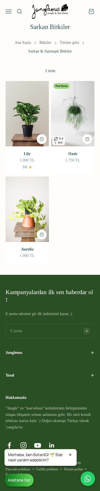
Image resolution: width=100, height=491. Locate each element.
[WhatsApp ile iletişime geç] (88, 478)
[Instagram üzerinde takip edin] (23, 445)
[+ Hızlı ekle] (42, 139)
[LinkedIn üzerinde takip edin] (52, 445)
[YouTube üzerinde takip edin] (37, 445)
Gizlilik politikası (47, 469)
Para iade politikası (18, 469)
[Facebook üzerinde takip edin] (9, 445)
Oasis (72, 154)
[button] (40, 457)
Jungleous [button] (14, 353)
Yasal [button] (10, 375)
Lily (27, 154)
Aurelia (27, 249)
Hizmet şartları (73, 469)
